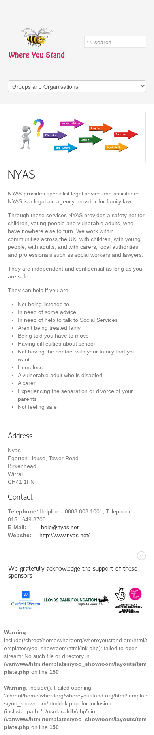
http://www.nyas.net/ (64, 535)
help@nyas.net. (59, 527)
